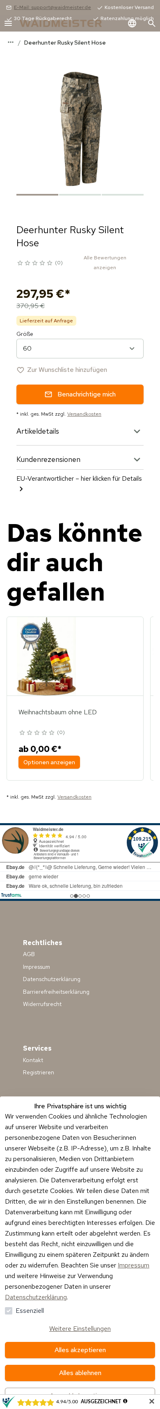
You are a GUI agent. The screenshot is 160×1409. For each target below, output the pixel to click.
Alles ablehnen (80, 1372)
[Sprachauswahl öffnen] (132, 23)
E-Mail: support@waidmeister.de (52, 7)
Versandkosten (84, 414)
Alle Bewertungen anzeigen (105, 262)
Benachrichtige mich (86, 394)
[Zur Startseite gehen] (69, 23)
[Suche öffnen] (152, 23)
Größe (24, 334)
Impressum (133, 1265)
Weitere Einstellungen (80, 1328)
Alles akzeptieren (80, 1350)
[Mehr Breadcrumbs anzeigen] (11, 42)
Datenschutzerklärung (36, 1297)
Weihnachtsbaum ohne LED (57, 712)
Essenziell (30, 1310)
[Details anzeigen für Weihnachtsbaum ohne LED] (46, 656)
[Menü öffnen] (8, 23)
